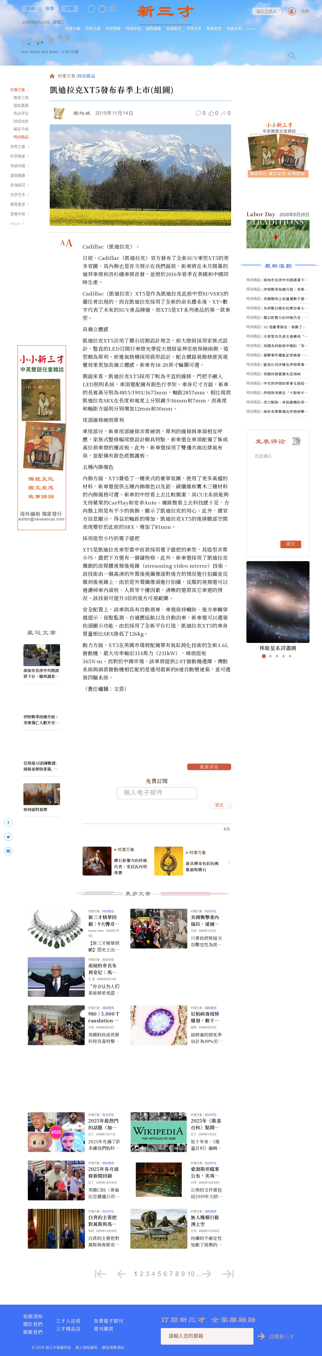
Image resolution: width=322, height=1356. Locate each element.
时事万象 (72, 28)
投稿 (30, 8)
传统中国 (133, 28)
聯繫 (50, 8)
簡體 (305, 11)
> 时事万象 (124, 850)
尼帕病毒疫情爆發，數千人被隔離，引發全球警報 (205, 1017)
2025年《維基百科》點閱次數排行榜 (206, 1124)
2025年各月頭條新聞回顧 (103, 1172)
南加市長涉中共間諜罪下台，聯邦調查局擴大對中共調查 (41, 673)
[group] (51, 46)
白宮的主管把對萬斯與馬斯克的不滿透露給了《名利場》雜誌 (103, 1220)
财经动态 (21, 121)
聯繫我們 (33, 1332)
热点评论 (21, 113)
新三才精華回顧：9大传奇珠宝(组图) (104, 920)
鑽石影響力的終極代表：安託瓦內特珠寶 (130, 866)
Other (252, 28)
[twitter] (8, 837)
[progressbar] (76, 38)
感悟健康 (153, 28)
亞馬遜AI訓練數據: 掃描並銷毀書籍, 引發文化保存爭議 (40, 766)
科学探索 (113, 28)
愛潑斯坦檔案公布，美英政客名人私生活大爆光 (205, 1172)
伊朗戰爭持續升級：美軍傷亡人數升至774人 (41, 720)
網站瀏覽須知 (113, 1347)
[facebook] (8, 823)
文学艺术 (193, 28)
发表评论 (209, 767)
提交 (219, 805)
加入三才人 (266, 11)
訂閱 (69, 8)
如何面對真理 (35, 809)
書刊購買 (103, 1328)
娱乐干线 (21, 129)
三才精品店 (68, 1328)
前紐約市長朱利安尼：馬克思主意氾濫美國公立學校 (102, 969)
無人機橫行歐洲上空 (205, 1220)
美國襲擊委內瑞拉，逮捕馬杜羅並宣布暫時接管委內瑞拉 (205, 920)
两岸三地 (21, 97)
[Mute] (66, 38)
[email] (8, 851)
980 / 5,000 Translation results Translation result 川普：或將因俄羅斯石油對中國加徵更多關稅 (104, 1017)
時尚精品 (21, 137)
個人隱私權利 (87, 1347)
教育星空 (214, 28)
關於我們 (33, 1324)
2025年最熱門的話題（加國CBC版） (104, 1124)
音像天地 (234, 28)
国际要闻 (21, 105)
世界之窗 (93, 28)
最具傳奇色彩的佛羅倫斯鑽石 (202, 866)
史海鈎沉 (173, 28)
